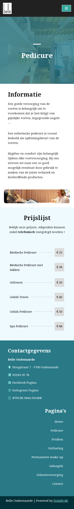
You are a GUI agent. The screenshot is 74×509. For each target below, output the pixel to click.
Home (59, 421)
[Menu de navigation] (66, 8)
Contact (57, 484)
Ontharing (55, 448)
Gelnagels (56, 466)
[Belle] (7, 8)
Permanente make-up (47, 457)
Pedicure (57, 430)
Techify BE (60, 500)
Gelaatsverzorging (50, 475)
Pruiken (57, 439)
